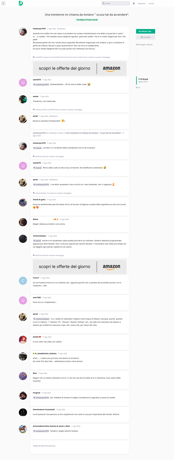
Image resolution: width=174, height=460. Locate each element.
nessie (38, 148)
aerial (38, 240)
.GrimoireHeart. (43, 319)
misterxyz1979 (42, 84)
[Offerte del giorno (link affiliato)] (79, 75)
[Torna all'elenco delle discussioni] (3, 3)
